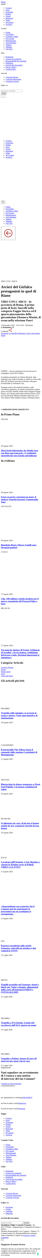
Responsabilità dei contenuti (16, 61)
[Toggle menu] (3, 96)
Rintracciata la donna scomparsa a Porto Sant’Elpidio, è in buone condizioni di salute (20, 787)
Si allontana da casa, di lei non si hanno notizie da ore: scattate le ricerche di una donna (20, 826)
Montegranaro (11, 41)
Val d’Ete (9, 49)
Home (3, 2)
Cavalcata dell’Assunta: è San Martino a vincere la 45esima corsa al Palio (20, 864)
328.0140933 (27, 1097)
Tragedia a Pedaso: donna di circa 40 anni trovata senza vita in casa (19, 1059)
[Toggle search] (3, 202)
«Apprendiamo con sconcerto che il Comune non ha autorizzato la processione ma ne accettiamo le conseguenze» (17, 910)
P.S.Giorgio (10, 39)
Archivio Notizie (7, 668)
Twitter (8, 1209)
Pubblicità (9, 63)
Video (8, 20)
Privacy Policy (11, 67)
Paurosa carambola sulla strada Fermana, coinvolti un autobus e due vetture (18, 948)
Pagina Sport (5, 672)
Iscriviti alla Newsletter (14, 65)
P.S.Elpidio (10, 34)
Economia (9, 12)
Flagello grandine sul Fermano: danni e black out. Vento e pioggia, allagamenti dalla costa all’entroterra (20, 988)
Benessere (9, 18)
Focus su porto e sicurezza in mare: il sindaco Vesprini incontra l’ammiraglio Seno (19, 499)
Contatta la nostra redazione (11, 1084)
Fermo (8, 32)
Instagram (9, 1213)
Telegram (21, 1109)
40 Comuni (10, 155)
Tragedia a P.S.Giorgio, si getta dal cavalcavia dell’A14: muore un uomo (18, 1023)
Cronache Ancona (12, 81)
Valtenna (9, 47)
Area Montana (11, 43)
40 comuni (9, 22)
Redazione (9, 57)
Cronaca (9, 8)
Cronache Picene (12, 77)
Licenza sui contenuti (13, 59)
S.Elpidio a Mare (12, 37)
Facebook (9, 1207)
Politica (8, 14)
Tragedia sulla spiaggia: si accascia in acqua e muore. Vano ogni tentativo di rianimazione (19, 715)
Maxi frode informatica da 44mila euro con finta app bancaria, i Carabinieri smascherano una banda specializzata (19, 453)
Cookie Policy (11, 69)
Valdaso (8, 45)
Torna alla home (7, 676)
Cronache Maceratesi (13, 79)
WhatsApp (22, 1103)
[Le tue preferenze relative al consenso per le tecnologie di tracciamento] (38, 1254)
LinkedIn (9, 1211)
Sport (8, 10)
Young (8, 16)
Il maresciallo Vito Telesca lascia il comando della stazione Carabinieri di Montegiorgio (19, 752)
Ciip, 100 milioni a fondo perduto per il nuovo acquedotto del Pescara (19, 601)
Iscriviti (26, 1223)
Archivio (9, 25)
